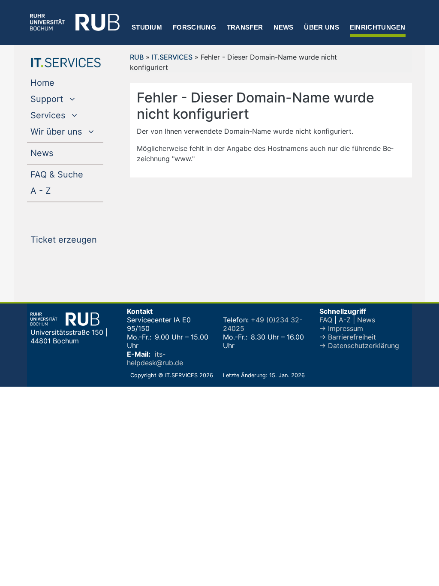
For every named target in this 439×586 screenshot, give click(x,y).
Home (59, 82)
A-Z (345, 320)
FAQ (325, 320)
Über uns (321, 27)
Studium (147, 27)
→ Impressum (341, 328)
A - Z (58, 190)
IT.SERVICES (172, 57)
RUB (137, 57)
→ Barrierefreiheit (347, 337)
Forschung (194, 27)
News (283, 27)
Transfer (245, 27)
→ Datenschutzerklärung (359, 345)
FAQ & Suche (56, 174)
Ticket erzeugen (66, 239)
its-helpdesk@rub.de (155, 358)
